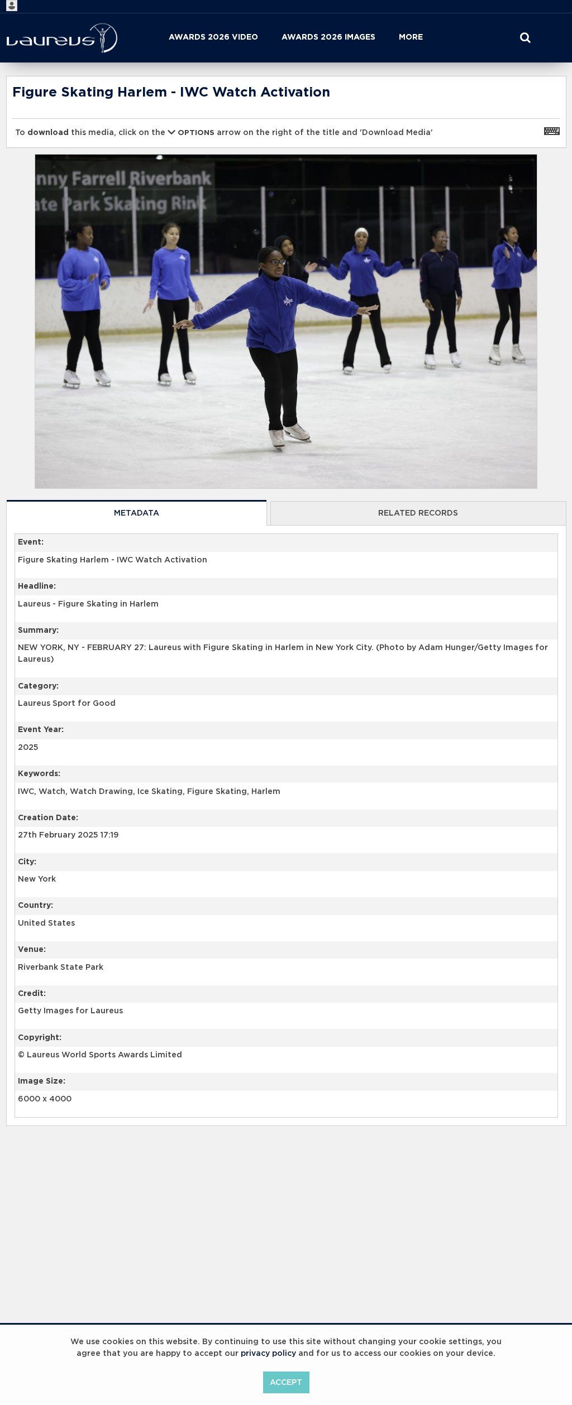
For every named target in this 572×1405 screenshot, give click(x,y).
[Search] (525, 37)
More (411, 37)
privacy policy (268, 1354)
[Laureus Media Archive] (62, 37)
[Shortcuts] (552, 130)
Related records (418, 513)
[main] (286, 629)
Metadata (136, 513)
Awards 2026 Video (213, 37)
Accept (286, 1383)
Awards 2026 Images (328, 37)
